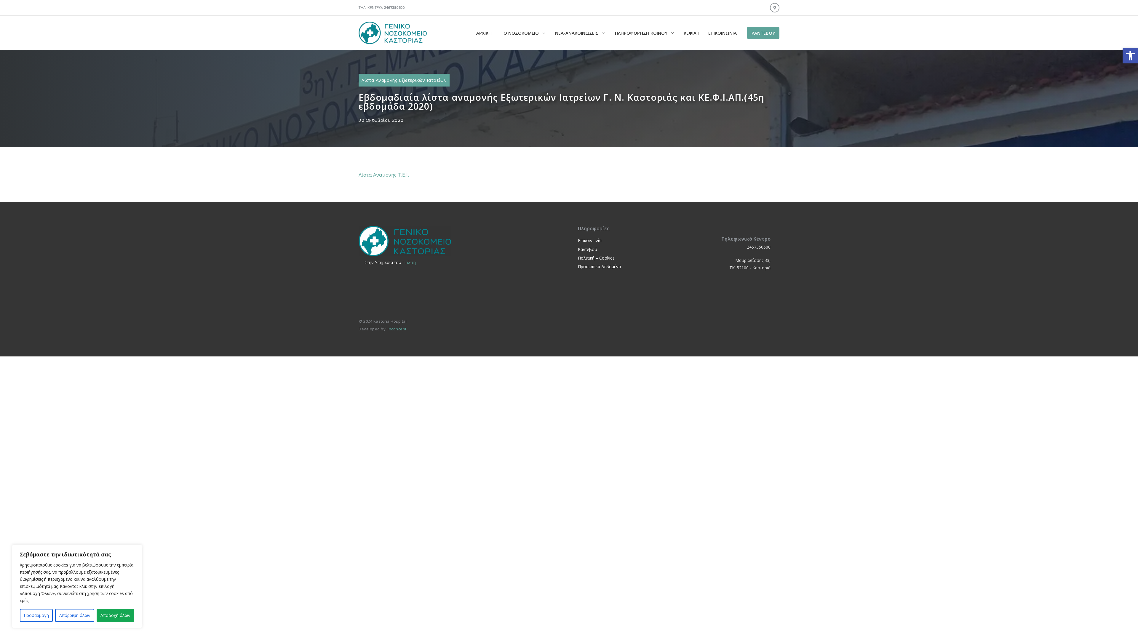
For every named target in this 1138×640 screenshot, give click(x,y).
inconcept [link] (397, 329)
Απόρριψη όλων (74, 615)
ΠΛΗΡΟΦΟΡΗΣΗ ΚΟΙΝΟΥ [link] (641, 33)
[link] (1130, 55)
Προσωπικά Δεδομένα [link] (599, 266)
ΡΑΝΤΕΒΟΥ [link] (763, 33)
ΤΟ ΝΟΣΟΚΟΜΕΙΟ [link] (520, 33)
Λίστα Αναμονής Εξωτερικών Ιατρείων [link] (404, 80)
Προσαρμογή (36, 615)
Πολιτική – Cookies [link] (596, 258)
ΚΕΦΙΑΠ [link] (691, 33)
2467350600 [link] (759, 247)
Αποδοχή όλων (115, 615)
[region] (77, 586)
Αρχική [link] (484, 33)
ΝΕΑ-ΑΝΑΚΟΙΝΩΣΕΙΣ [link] (577, 33)
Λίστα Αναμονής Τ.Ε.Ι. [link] (384, 174)
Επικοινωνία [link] (722, 33)
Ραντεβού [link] (587, 249)
